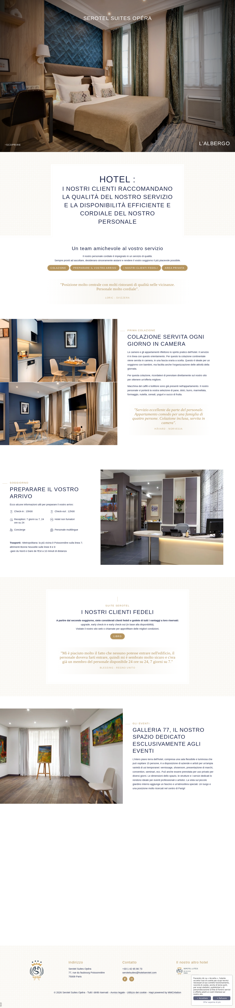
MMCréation (174, 992)
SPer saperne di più (212, 1002)
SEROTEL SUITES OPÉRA (117, 18)
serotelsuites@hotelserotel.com (139, 972)
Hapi (151, 992)
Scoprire (13, 145)
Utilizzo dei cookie (137, 992)
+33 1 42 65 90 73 (132, 968)
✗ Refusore (222, 998)
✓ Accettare (202, 998)
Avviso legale (117, 992)
